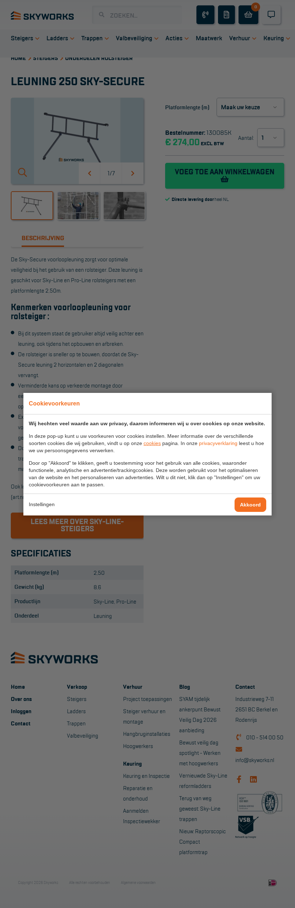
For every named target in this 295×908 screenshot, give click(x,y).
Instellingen (42, 504)
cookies (152, 443)
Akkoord (250, 505)
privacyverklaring (218, 443)
